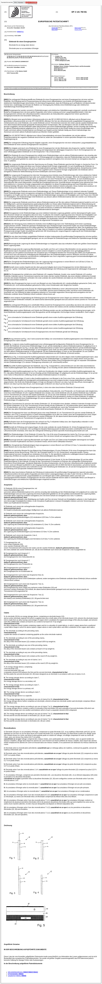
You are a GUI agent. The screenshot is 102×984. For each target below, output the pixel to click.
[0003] (25, 972)
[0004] (24, 976)
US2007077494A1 (14, 976)
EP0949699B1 (13, 974)
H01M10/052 (78, 29)
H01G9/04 (54, 29)
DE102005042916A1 (15, 972)
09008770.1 (20, 31)
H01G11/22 (78, 28)
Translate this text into (7, 2)
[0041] (35, 972)
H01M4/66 (55, 28)
